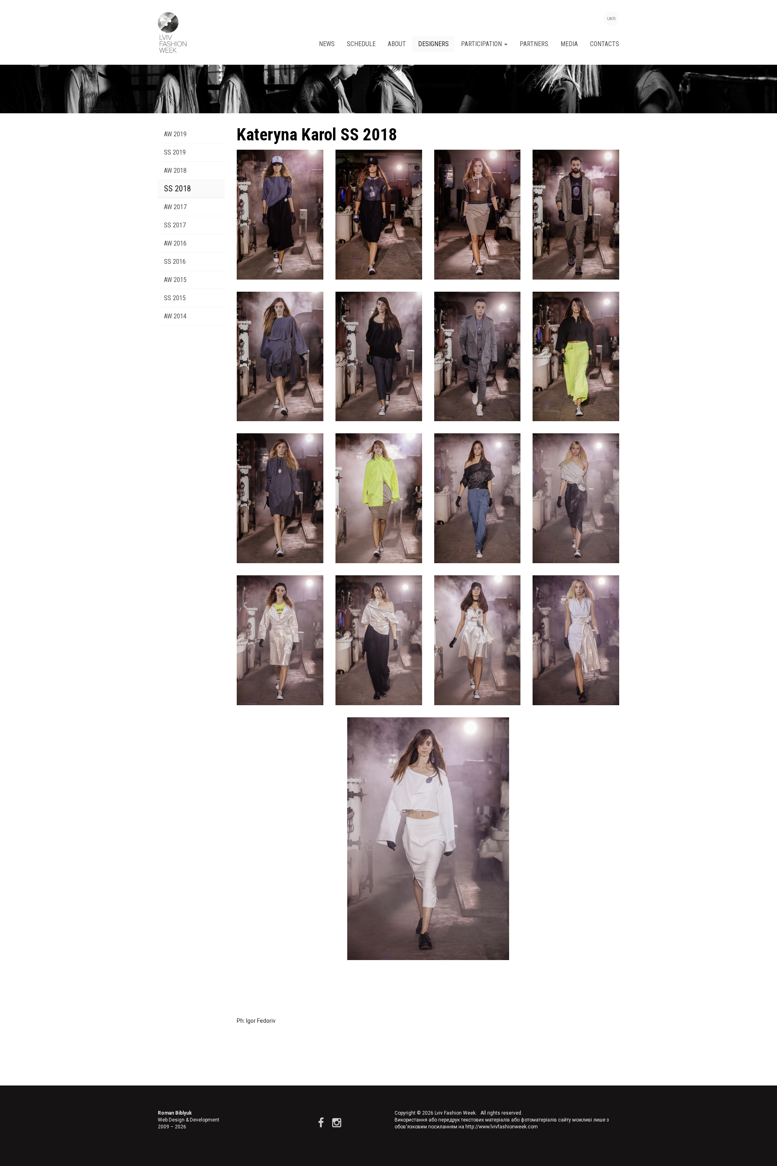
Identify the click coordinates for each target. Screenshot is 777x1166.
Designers (433, 44)
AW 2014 (175, 316)
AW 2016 (175, 243)
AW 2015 (175, 280)
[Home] (172, 32)
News (327, 44)
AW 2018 (175, 170)
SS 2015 (175, 298)
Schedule (361, 44)
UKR (611, 18)
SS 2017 (175, 225)
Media (569, 44)
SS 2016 (175, 261)
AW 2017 (175, 207)
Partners (534, 44)
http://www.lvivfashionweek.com (501, 1127)
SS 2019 (175, 152)
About (397, 44)
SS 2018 (177, 188)
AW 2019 (175, 134)
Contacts (604, 44)
